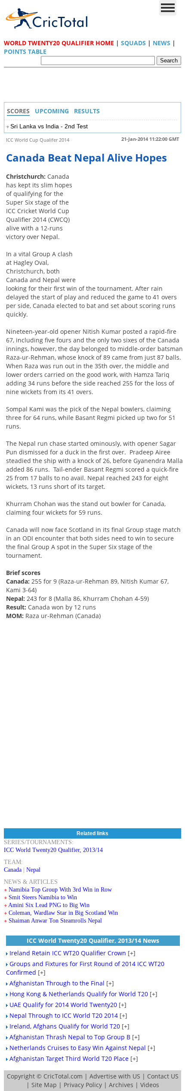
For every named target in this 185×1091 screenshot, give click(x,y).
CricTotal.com (63, 1076)
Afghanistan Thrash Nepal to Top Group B (69, 1037)
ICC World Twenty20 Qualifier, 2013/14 (53, 850)
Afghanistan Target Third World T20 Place (69, 1058)
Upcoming (52, 111)
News (161, 43)
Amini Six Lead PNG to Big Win (48, 905)
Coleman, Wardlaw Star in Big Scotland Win (63, 913)
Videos (149, 1085)
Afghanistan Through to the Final (57, 983)
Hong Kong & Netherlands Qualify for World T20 (78, 994)
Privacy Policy (83, 1085)
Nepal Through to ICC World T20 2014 (63, 1015)
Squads (133, 43)
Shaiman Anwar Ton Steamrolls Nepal (55, 920)
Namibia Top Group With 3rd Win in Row (60, 889)
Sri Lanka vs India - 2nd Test (49, 126)
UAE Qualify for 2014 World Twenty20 (63, 1005)
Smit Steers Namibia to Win (43, 897)
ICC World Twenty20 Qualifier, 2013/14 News (93, 940)
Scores (18, 111)
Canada (13, 870)
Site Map (44, 1085)
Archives (121, 1085)
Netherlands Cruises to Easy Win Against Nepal (77, 1048)
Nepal (33, 870)
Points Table (25, 51)
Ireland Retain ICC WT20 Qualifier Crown (67, 953)
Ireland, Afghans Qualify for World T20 (64, 1026)
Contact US (163, 1076)
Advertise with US (114, 1076)
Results (87, 111)
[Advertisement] (94, 87)
